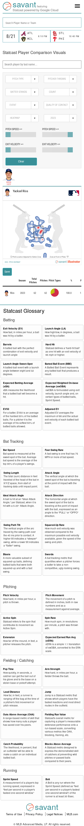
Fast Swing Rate (54, 450)
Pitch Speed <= (50, 129)
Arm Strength (52, 669)
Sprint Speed (10, 779)
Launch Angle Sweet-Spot (18, 364)
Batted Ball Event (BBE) (58, 364)
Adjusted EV (52, 409)
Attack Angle (52, 473)
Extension (9, 637)
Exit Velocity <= (51, 144)
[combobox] (42, 23)
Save (7, 271)
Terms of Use (14, 814)
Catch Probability (13, 744)
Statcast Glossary (23, 310)
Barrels (7, 344)
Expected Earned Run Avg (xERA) (60, 638)
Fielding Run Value (55, 714)
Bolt (47, 779)
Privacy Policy (35, 814)
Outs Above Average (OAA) (18, 714)
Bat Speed (9, 450)
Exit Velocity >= (14, 144)
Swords (49, 554)
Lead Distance (11, 692)
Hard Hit (50, 344)
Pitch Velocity (11, 595)
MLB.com (72, 814)
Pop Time (8, 669)
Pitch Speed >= (14, 129)
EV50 (6, 409)
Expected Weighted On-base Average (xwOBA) (61, 384)
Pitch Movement (54, 595)
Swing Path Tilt (11, 525)
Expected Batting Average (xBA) (18, 384)
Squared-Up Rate (54, 525)
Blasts (6, 554)
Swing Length (11, 473)
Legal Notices (55, 814)
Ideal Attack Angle (13, 495)
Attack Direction (54, 495)
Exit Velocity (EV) (13, 328)
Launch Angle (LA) (55, 328)
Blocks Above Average (58, 744)
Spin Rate (50, 618)
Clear (21, 161)
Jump (48, 692)
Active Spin (9, 618)
